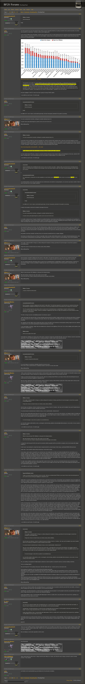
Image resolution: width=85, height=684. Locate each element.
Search (12, 9)
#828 (80, 98)
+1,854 (5, 128)
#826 (80, 13)
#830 (80, 131)
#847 (80, 624)
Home (5, 9)
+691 (5, 311)
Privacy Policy (69, 680)
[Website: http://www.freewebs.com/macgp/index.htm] (11, 659)
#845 (80, 584)
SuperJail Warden (9, 302)
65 (17, 12)
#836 (80, 270)
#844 (80, 525)
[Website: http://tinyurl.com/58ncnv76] (11, 19)
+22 (5, 605)
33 (10, 12)
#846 (80, 599)
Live (9, 9)
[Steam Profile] (6, 659)
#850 (80, 668)
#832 (80, 186)
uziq (5, 31)
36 (14, 12)
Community (26, 12)
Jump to (6, 680)
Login (32, 9)
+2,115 (5, 20)
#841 (80, 394)
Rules (21, 9)
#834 (80, 240)
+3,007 (5, 660)
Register (28, 9)
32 (9, 12)
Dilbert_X (6, 119)
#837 (80, 285)
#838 (80, 299)
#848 (80, 639)
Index (22, 12)
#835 (80, 255)
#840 (80, 370)
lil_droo (6, 601)
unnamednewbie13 (9, 16)
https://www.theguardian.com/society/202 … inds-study (32, 146)
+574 (5, 35)
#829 (80, 116)
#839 (80, 350)
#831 (80, 161)
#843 (80, 469)
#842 (80, 430)
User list (17, 9)
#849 (80, 654)
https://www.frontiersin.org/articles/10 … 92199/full (31, 79)
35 (13, 12)
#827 (80, 28)
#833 (80, 224)
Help (24, 9)
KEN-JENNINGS (8, 656)
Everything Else (33, 12)
